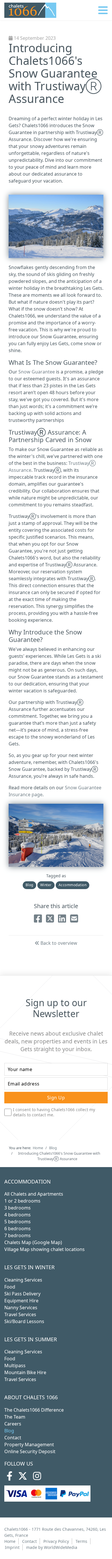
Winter (46, 884)
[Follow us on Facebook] (9, 1478)
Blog (29, 884)
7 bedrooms (17, 1235)
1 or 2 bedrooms (22, 1201)
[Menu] (103, 10)
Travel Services (20, 1314)
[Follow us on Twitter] (23, 1478)
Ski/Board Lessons (24, 1321)
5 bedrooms (17, 1221)
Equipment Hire (21, 1300)
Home (10, 1541)
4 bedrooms (17, 1214)
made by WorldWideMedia (51, 1547)
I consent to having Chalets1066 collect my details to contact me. (54, 1112)
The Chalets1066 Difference (34, 1410)
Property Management (29, 1444)
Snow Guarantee (36, 372)
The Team (14, 1417)
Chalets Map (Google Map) (33, 1242)
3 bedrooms (17, 1208)
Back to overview (58, 943)
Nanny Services (20, 1307)
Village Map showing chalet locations (44, 1249)
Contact (12, 1437)
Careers (12, 1424)
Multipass (15, 1365)
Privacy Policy (56, 1541)
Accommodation (72, 884)
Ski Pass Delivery (22, 1294)
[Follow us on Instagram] (37, 1478)
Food (9, 1287)
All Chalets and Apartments (33, 1194)
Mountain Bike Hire (25, 1372)
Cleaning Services (23, 1280)
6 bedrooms (17, 1228)
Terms (81, 1541)
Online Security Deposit (29, 1451)
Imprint (12, 1547)
